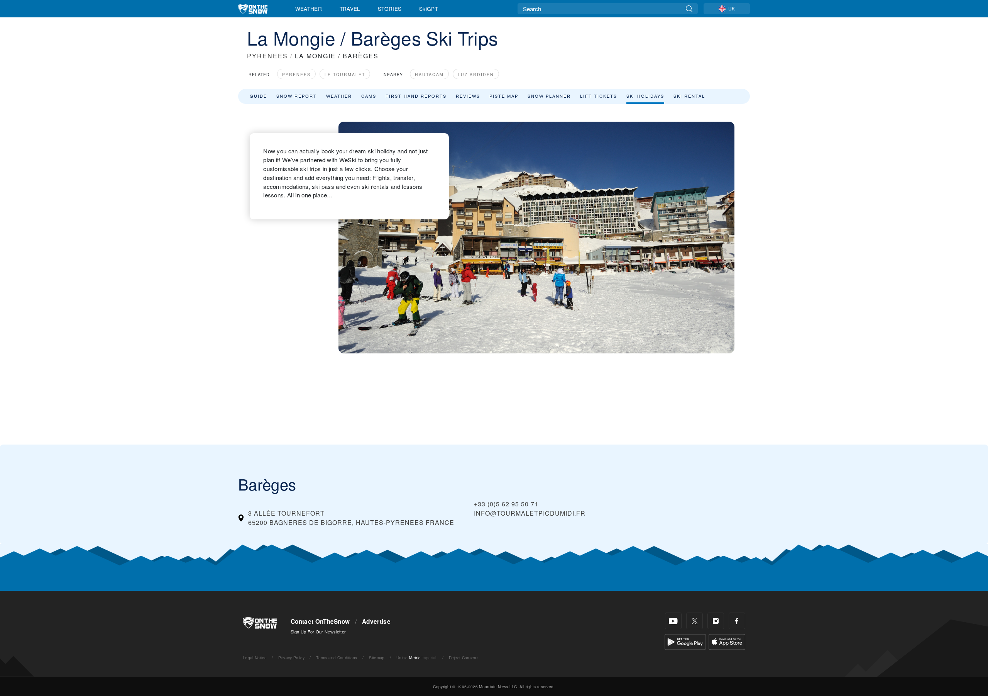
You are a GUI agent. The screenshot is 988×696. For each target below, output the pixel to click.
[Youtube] (673, 621)
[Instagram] (715, 621)
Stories (389, 8)
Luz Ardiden (476, 74)
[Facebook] (737, 621)
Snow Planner (549, 96)
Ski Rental (689, 96)
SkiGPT (428, 8)
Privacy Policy (291, 657)
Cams (368, 96)
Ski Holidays (645, 96)
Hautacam (429, 74)
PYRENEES (267, 55)
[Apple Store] (727, 641)
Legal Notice (255, 657)
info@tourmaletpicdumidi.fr (529, 513)
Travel (350, 8)
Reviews (468, 96)
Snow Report (296, 96)
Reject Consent (463, 657)
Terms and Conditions (336, 657)
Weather (308, 8)
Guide (258, 96)
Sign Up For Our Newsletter (318, 631)
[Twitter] (694, 621)
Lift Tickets (598, 96)
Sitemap (376, 657)
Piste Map (503, 96)
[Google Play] (685, 641)
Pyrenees (296, 74)
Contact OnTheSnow (320, 621)
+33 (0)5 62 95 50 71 (506, 503)
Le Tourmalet (345, 74)
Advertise (376, 621)
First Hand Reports (416, 96)
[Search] (689, 8)
